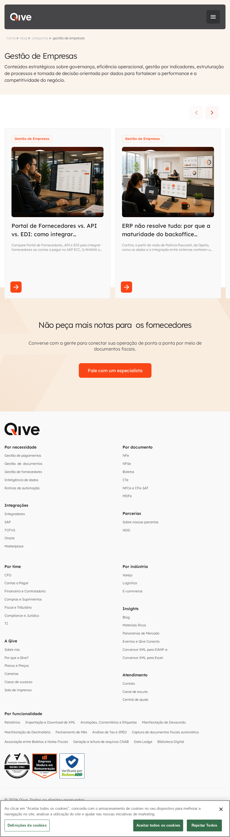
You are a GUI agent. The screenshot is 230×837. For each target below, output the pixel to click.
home (11, 38)
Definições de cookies (27, 825)
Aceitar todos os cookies (158, 825)
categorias (40, 38)
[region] (115, 818)
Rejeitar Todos (204, 825)
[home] (20, 17)
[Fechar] (221, 809)
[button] (213, 17)
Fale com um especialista (115, 370)
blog (23, 38)
